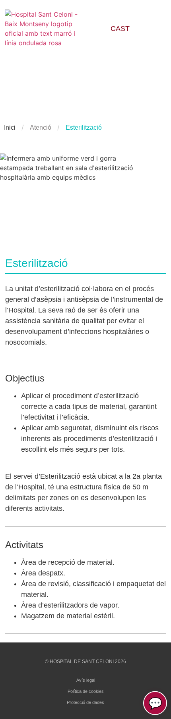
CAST (120, 29)
